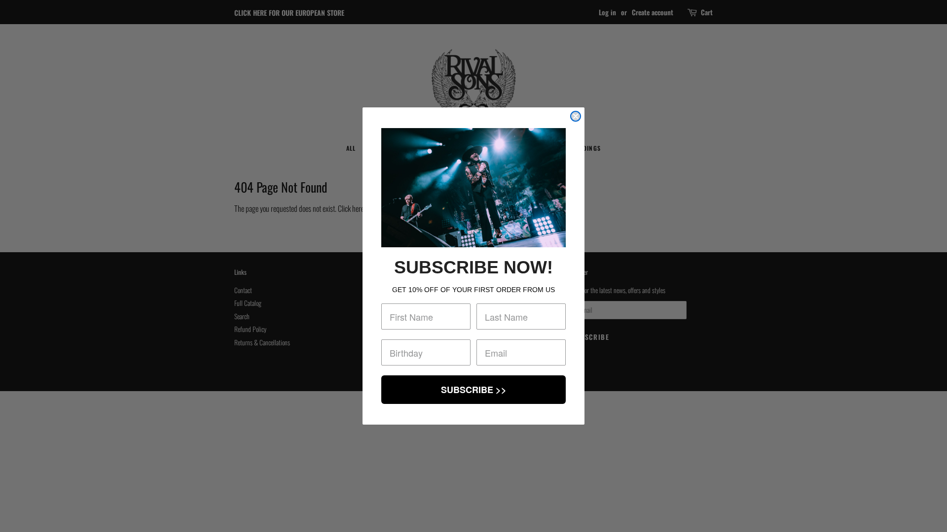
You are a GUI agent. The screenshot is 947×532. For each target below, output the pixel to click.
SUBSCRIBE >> (474, 389)
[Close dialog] (576, 116)
